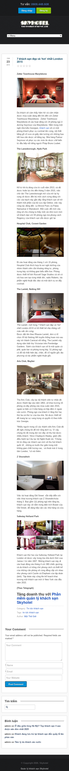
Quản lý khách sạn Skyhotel (34, 768)
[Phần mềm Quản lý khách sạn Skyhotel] (34, 27)
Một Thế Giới (30, 616)
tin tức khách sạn (31, 612)
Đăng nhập (27, 10)
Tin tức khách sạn (34, 608)
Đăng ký (44, 10)
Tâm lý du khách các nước (28, 741)
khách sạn (44, 128)
